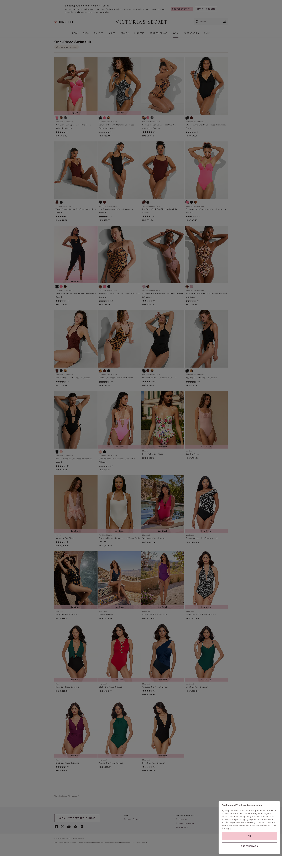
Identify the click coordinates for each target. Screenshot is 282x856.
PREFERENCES (249, 846)
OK (249, 836)
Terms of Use (270, 825)
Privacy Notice (253, 825)
